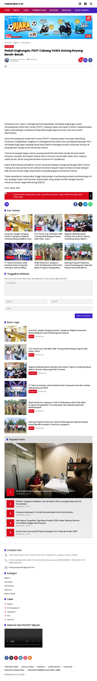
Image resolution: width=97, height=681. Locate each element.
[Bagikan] (90, 60)
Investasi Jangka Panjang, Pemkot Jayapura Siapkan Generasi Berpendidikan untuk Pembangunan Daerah (18, 236)
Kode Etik (68, 667)
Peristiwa (8, 582)
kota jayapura (13, 608)
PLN (8, 615)
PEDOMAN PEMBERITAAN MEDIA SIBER (44, 670)
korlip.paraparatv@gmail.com (22, 567)
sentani (10, 619)
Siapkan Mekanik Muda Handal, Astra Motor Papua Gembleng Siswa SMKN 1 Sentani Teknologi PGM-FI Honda (77, 236)
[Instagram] (25, 658)
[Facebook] (75, 204)
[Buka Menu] (85, 3)
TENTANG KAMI (11, 667)
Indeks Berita (54, 667)
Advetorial (70, 229)
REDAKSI (41, 667)
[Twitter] (80, 204)
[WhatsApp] (90, 204)
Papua (10, 604)
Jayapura (11, 612)
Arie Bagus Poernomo (17, 59)
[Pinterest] (16, 658)
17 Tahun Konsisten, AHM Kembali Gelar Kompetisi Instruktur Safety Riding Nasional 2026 (16, 265)
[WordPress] (21, 658)
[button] (79, 3)
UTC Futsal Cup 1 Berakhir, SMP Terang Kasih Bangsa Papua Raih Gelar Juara (48, 236)
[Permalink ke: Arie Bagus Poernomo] (7, 60)
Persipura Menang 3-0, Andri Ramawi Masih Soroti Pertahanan (44, 512)
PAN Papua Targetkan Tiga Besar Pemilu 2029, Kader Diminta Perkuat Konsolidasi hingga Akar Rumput (47, 521)
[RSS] (30, 658)
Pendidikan (9, 46)
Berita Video (10, 593)
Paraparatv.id (14, 3)
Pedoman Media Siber (15, 670)
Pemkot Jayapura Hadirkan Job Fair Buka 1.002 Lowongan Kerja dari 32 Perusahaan (48, 502)
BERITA (8, 229)
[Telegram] (85, 204)
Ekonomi (8, 589)
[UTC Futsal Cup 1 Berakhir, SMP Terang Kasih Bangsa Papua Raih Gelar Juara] (48, 223)
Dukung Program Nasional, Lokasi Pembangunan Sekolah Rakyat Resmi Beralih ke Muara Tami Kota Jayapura (78, 265)
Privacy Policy (27, 667)
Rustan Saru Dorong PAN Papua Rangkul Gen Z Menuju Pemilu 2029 (46, 531)
